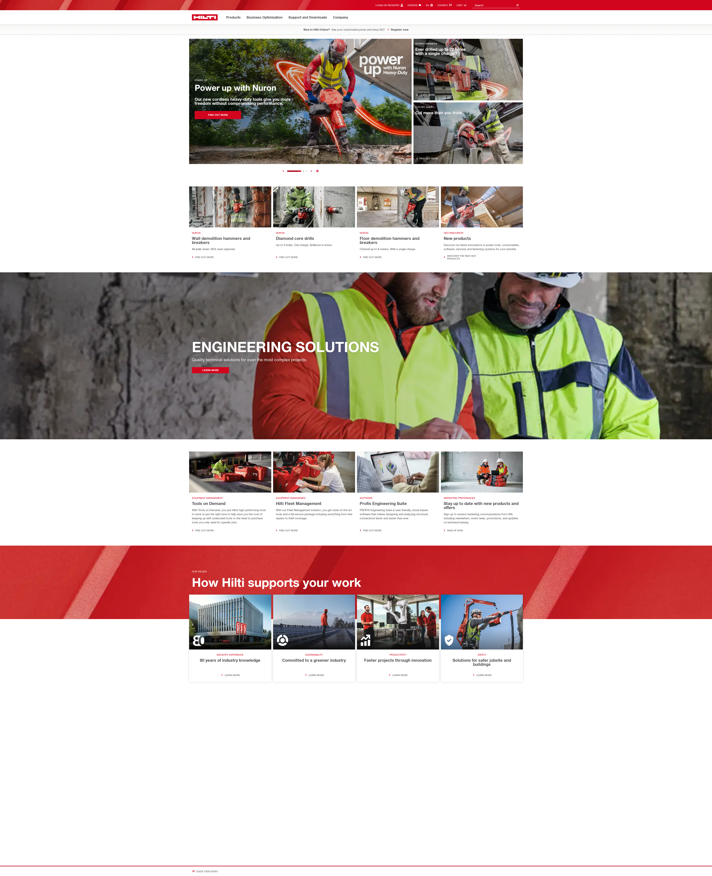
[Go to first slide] (311, 171)
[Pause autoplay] (317, 171)
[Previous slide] (283, 171)
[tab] (288, 171)
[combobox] (496, 5)
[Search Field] (517, 5)
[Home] (205, 17)
